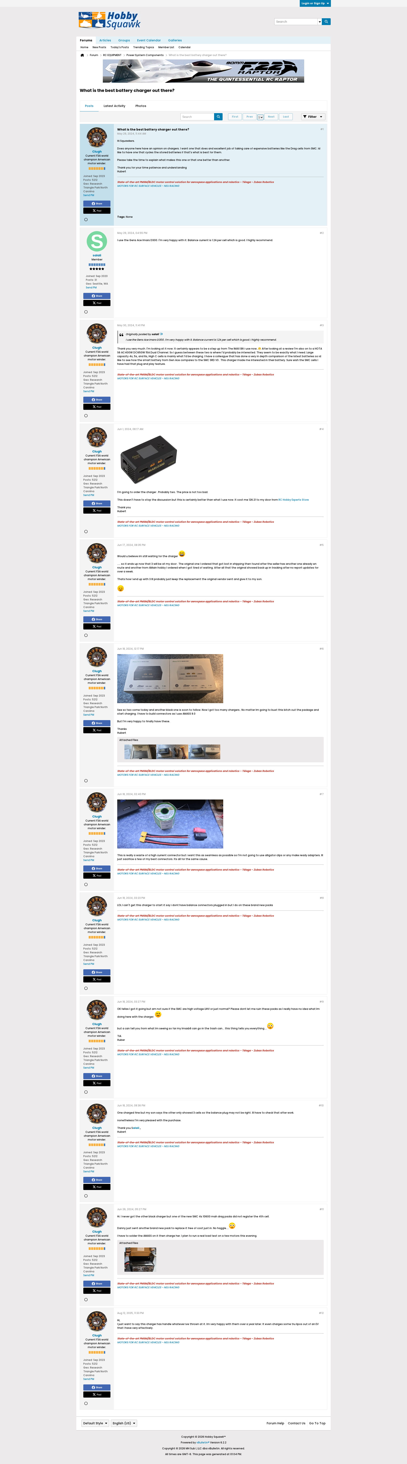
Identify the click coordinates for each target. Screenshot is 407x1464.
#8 (322, 898)
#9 (321, 1001)
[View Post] (161, 334)
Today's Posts (119, 47)
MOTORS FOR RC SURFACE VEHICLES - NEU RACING (148, 186)
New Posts (99, 47)
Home (84, 47)
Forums (86, 40)
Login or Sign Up (313, 3)
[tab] (89, 106)
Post (99, 210)
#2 (322, 233)
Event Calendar (149, 40)
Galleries (175, 40)
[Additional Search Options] (319, 21)
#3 (322, 325)
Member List (166, 47)
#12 (321, 1313)
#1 (322, 129)
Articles (105, 40)
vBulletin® (203, 1442)
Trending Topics (143, 47)
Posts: (87, 180)
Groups (124, 40)
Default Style (93, 1423)
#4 (321, 429)
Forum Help (275, 1423)
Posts (89, 106)
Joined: (88, 176)
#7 (321, 794)
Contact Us (296, 1423)
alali (136, 1128)
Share (99, 203)
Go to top (317, 1423)
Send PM (88, 195)
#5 (321, 545)
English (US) (122, 1423)
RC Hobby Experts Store (294, 500)
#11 (321, 1209)
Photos (140, 106)
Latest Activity (114, 106)
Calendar (184, 47)
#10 (321, 1105)
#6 (321, 649)
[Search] (326, 21)
